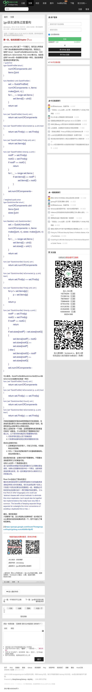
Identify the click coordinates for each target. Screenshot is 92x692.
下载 (72, 3)
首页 (6, 17)
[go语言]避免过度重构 (23, 566)
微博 (13, 582)
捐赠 (67, 668)
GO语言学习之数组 (12, 600)
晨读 (23, 668)
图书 (52, 3)
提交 (39, 659)
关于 (5, 668)
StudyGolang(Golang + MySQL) (22, 679)
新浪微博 (37, 668)
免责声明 (52, 668)
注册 (80, 9)
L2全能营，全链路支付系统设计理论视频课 (64, 128)
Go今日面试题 (55, 62)
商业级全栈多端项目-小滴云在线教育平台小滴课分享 (67, 139)
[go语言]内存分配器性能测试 (38, 600)
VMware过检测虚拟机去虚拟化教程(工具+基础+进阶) (68, 212)
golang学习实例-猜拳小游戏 (60, 201)
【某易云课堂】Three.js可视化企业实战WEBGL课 (67, 131)
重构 (28, 608)
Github (30, 668)
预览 (12, 628)
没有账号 (36, 623)
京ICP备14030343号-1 (11, 688)
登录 (87, 9)
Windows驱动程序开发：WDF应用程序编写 (65, 209)
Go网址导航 (62, 3)
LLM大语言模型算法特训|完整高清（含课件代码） (67, 135)
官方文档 (81, 3)
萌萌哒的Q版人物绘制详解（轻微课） (63, 218)
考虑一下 (39, 608)
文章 (30, 3)
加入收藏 (6, 582)
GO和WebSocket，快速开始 (60, 106)
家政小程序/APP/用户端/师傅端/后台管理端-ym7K (66, 229)
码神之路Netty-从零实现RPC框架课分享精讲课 (66, 124)
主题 (23, 3)
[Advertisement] (65, 81)
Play (44, 668)
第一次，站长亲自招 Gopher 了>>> (17, 39)
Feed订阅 (80, 668)
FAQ (11, 668)
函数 (19, 608)
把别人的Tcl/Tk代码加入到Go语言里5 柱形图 (65, 198)
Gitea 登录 (65, 54)
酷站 (72, 668)
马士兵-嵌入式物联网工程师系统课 (62, 117)
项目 (37, 3)
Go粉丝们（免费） (76, 355)
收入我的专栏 (13, 591)
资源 (44, 3)
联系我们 (60, 668)
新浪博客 (19, 559)
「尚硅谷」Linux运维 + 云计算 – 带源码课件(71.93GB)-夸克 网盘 (70, 111)
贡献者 (17, 668)
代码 (10, 608)
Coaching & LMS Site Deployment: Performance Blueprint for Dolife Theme (70, 241)
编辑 (5, 628)
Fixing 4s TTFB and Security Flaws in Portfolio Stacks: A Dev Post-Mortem (70, 234)
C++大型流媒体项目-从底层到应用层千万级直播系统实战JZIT (70, 146)
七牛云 (44, 679)
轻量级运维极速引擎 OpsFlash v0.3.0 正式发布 (66, 121)
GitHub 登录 (65, 49)
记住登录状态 (55, 34)
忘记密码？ (77, 42)
